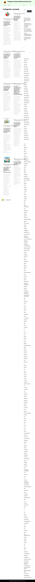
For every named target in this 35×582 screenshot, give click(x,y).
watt (24, 528)
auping (25, 165)
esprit (25, 270)
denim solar (26, 217)
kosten (25, 349)
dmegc (25, 225)
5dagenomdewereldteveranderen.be (19, 1)
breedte (25, 183)
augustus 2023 (26, 124)
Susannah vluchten (26, 52)
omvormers (26, 389)
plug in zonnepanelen (27, 413)
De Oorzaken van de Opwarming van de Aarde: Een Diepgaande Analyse (7, 23)
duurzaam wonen (27, 234)
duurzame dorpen (27, 248)
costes (25, 200)
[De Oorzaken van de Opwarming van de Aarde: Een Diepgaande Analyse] (7, 120)
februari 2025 (26, 91)
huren (25, 316)
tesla (25, 467)
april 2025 (25, 88)
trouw (25, 476)
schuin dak (26, 436)
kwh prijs (25, 356)
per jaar (25, 405)
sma (24, 444)
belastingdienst (26, 178)
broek (25, 185)
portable (25, 414)
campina (25, 189)
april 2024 (25, 110)
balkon (25, 170)
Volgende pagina (8, 199)
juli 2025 (25, 82)
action (25, 151)
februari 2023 (26, 135)
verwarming (26, 490)
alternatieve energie (27, 161)
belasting (25, 176)
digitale (25, 221)
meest (25, 378)
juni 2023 (25, 128)
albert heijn (26, 156)
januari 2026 (26, 71)
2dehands (25, 147)
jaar (24, 334)
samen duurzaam (27, 433)
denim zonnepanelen (27, 219)
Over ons (4, 5)
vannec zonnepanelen (27, 486)
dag (24, 203)
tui (24, 478)
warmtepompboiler (27, 521)
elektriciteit (26, 256)
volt (24, 501)
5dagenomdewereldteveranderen (9, 18)
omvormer (25, 387)
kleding (25, 343)
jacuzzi (25, 336)
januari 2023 (26, 137)
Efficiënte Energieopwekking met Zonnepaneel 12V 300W (27, 34)
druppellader (26, 230)
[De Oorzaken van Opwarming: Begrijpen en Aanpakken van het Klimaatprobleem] (7, 159)
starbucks (25, 456)
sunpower (25, 462)
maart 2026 (26, 68)
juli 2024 (25, 104)
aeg (24, 155)
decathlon (25, 212)
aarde (25, 149)
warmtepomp (26, 519)
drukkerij (25, 228)
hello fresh (25, 301)
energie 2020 (26, 261)
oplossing (25, 394)
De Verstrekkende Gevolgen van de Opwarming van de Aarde (17, 163)
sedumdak (26, 440)
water (25, 526)
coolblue (25, 198)
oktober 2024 (26, 99)
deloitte (25, 215)
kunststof (25, 354)
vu (24, 510)
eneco (25, 257)
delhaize (25, 214)
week (25, 532)
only (24, 391)
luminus (25, 372)
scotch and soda (27, 438)
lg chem (25, 365)
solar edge (25, 449)
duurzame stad (26, 250)
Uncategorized (26, 484)
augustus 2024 (26, 102)
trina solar (25, 474)
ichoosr (25, 321)
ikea (24, 323)
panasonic (25, 400)
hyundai (25, 319)
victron (25, 492)
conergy (25, 196)
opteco (25, 396)
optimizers (25, 398)
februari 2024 (26, 113)
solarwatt (25, 453)
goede (25, 279)
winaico (25, 540)
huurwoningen (26, 318)
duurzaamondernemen (28, 239)
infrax (25, 325)
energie (25, 259)
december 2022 (26, 139)
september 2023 (26, 122)
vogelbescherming (27, 497)
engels (25, 263)
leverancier (26, 361)
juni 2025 (25, 84)
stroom (25, 460)
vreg (24, 506)
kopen (25, 347)
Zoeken (25, 9)
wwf (24, 546)
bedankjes (25, 174)
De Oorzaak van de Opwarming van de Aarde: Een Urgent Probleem (17, 18)
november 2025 (26, 75)
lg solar (25, 367)
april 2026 (25, 66)
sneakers (25, 445)
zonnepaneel (26, 557)
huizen (25, 312)
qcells (25, 422)
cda (24, 192)
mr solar (25, 380)
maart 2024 (26, 111)
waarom (25, 515)
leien (24, 360)
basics (25, 172)
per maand (26, 407)
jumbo (25, 341)
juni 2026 (25, 62)
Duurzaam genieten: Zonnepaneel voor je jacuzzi (27, 38)
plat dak (25, 411)
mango (25, 376)
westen (25, 537)
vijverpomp (26, 495)
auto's (25, 167)
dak (24, 208)
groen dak (25, 290)
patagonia (26, 402)
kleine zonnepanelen (27, 345)
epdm (25, 268)
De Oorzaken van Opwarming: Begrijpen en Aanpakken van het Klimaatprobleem (7, 170)
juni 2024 (25, 106)
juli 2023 (25, 126)
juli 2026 (25, 60)
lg (24, 363)
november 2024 (26, 97)
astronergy (26, 163)
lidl (24, 369)
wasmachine (26, 523)
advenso (25, 153)
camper (25, 187)
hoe (24, 305)
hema (25, 303)
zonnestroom (26, 573)
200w (25, 144)
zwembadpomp (26, 575)
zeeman (25, 548)
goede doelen (26, 281)
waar (25, 514)
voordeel (25, 503)
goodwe (25, 288)
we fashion (26, 530)
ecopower (25, 254)
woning (25, 542)
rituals (25, 431)
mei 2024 (25, 108)
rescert (25, 425)
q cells (25, 420)
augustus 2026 (26, 58)
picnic (25, 409)
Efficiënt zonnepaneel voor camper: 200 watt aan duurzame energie (28, 30)
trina (25, 472)
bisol (24, 181)
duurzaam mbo (26, 232)
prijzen (25, 418)
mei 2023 (25, 130)
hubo (25, 310)
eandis (25, 252)
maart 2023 (26, 133)
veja (24, 488)
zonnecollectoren (27, 553)
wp (24, 544)
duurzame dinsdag (27, 246)
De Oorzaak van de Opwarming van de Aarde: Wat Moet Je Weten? (17, 124)
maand (25, 374)
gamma (25, 276)
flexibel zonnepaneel (27, 272)
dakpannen (26, 210)
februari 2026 (26, 69)
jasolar (25, 338)
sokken (25, 447)
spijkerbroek (26, 455)
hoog (25, 307)
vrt (24, 508)
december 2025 (26, 73)
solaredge (25, 451)
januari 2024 (26, 115)
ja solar (25, 332)
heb (24, 299)
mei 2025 (25, 86)
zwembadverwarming (27, 577)
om (24, 385)
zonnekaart (26, 555)
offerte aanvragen (27, 383)
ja (24, 330)
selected (25, 442)
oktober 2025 (26, 77)
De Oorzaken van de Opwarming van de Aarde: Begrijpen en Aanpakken (7, 88)
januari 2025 (26, 93)
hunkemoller (26, 314)
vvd (24, 512)
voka (25, 499)
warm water (26, 517)
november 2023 (26, 119)
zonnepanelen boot (27, 565)
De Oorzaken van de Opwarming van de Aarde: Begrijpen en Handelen (7, 56)
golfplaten (25, 286)
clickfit (25, 194)
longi (25, 371)
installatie (25, 327)
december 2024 (26, 95)
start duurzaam (26, 458)
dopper (25, 226)
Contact (9, 5)
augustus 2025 (26, 80)
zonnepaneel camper (27, 559)
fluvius (25, 274)
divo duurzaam (26, 223)
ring (24, 427)
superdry (25, 464)
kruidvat (25, 352)
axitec (25, 169)
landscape (25, 358)
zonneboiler (26, 551)
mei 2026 (25, 64)
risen (25, 429)
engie (25, 265)
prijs (24, 416)
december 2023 (26, 117)
